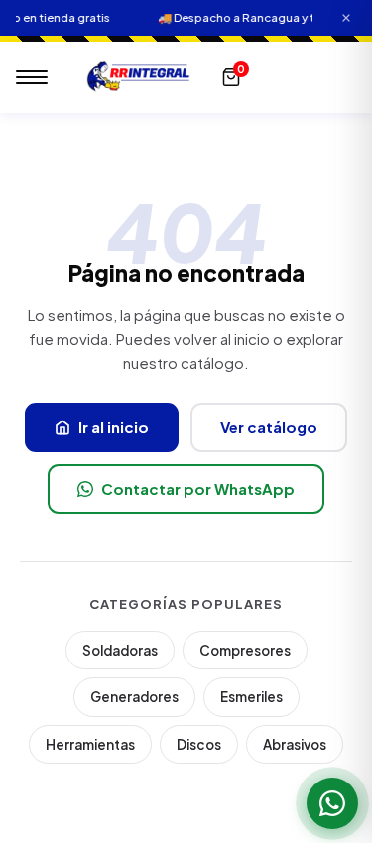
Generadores (134, 696)
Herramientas (90, 744)
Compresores (245, 650)
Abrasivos (294, 744)
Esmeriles (251, 696)
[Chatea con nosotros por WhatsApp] (332, 803)
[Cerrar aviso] (346, 18)
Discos (199, 744)
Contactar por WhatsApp (198, 488)
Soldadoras (120, 650)
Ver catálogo (268, 427)
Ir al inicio (113, 427)
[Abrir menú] (32, 77)
